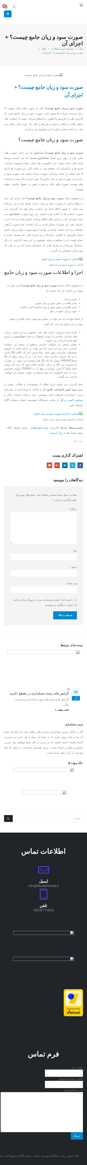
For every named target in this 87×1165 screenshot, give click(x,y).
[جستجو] (8, 818)
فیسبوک (80, 465)
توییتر (72, 465)
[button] (14, 7)
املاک (44, 219)
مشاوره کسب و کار (71, 399)
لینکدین (65, 465)
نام (74, 550)
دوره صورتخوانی (39, 427)
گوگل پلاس (57, 465)
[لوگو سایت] (72, 12)
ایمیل (49, 465)
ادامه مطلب (62, 710)
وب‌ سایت (71, 583)
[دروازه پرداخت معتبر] (73, 1002)
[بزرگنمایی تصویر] (43, 932)
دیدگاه (72, 509)
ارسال (76, 1135)
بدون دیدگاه (78, 441)
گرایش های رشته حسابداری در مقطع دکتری (39, 693)
